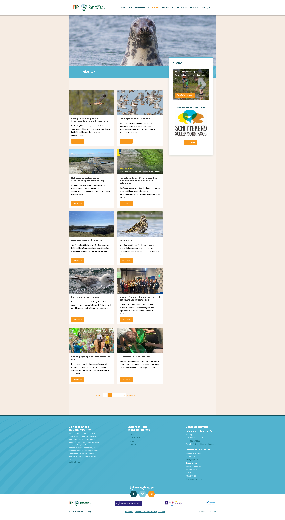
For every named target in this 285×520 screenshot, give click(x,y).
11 (124, 395)
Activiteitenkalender (139, 7)
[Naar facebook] (133, 494)
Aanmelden (191, 142)
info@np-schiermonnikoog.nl (202, 444)
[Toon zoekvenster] (208, 7)
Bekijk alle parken (76, 462)
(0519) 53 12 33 (194, 441)
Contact (194, 7)
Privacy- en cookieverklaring (146, 512)
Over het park (178, 7)
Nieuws (155, 7)
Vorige (99, 395)
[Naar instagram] (151, 494)
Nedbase (212, 512)
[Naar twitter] (142, 494)
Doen (164, 7)
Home (122, 7)
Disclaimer (129, 512)
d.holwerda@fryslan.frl (194, 479)
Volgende (131, 395)
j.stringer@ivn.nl (192, 459)
